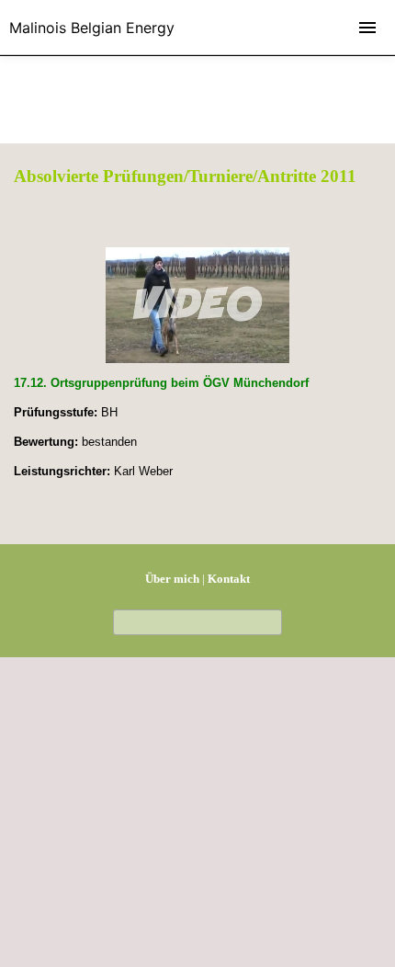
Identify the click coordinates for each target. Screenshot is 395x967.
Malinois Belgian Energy (92, 27)
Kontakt (229, 579)
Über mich (172, 579)
